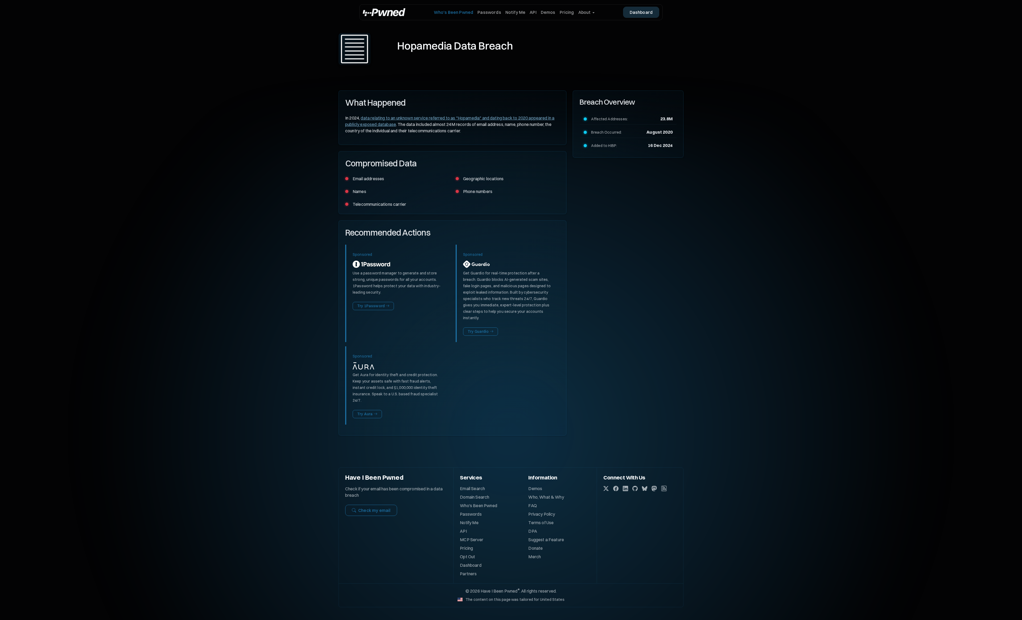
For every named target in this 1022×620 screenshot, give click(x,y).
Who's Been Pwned (453, 12)
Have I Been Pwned (374, 477)
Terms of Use (541, 522)
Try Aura (365, 414)
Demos (548, 12)
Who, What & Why (546, 497)
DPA (532, 531)
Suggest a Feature (546, 539)
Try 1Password (371, 305)
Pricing (567, 12)
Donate (535, 548)
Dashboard (470, 565)
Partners (468, 573)
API (533, 12)
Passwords (489, 12)
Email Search (472, 488)
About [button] (584, 12)
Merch (534, 556)
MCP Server (471, 539)
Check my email (374, 510)
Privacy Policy (541, 514)
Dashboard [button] (641, 12)
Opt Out (467, 556)
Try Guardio (478, 331)
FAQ (532, 505)
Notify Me (515, 12)
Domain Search (474, 497)
